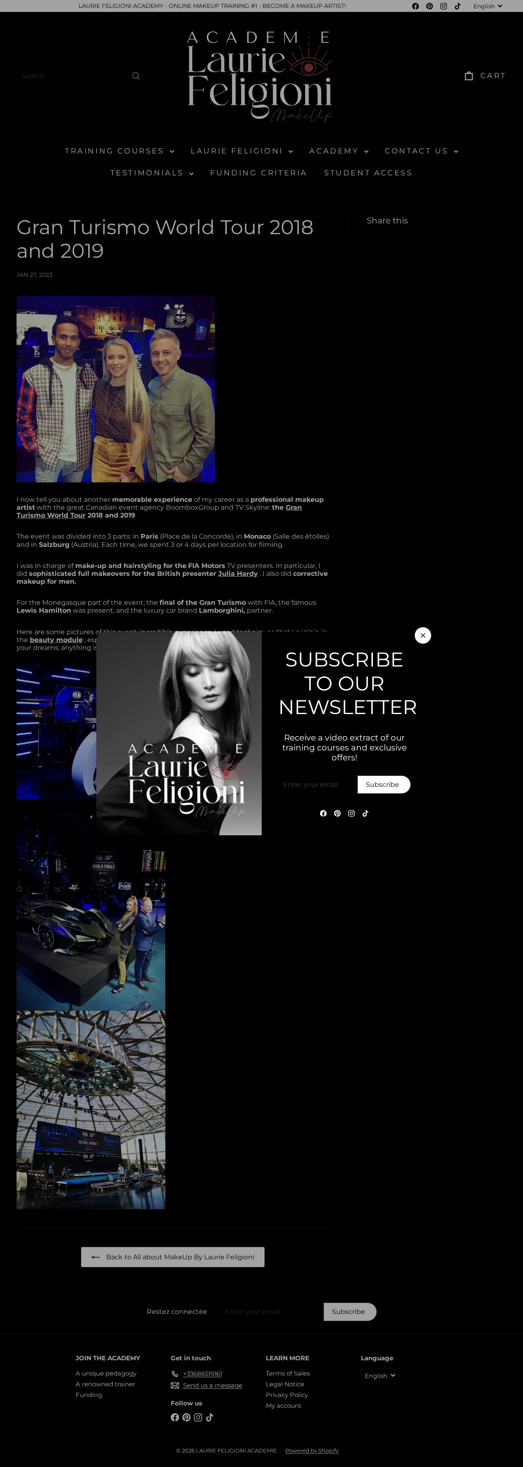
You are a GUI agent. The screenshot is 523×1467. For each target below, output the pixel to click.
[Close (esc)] (423, 635)
